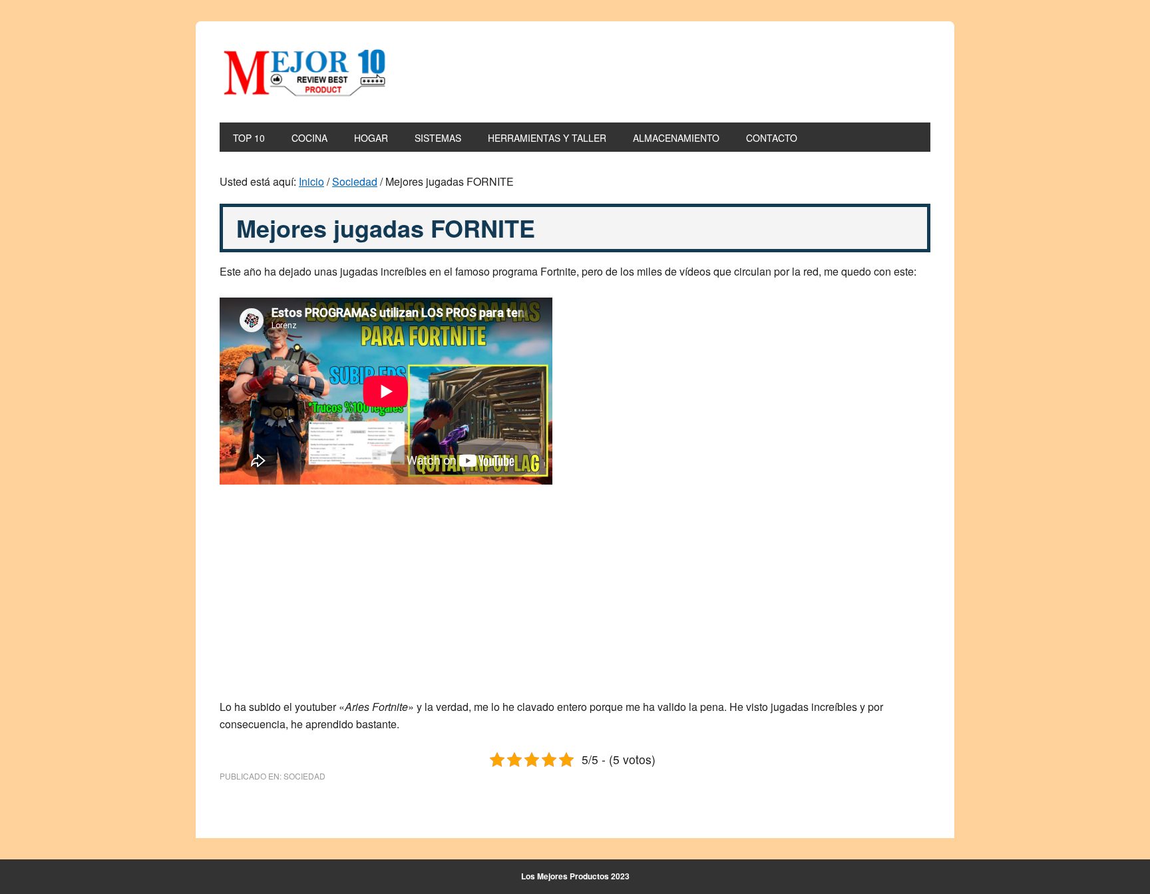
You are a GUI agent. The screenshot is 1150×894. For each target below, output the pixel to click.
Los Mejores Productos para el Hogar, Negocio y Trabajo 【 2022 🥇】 (309, 72)
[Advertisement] (575, 600)
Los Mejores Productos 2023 (575, 876)
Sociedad (304, 776)
